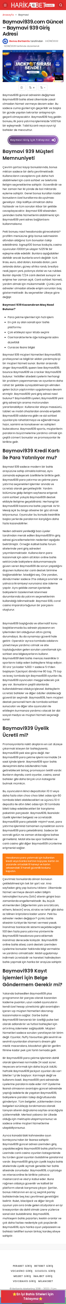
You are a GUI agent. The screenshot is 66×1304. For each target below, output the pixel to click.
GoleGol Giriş (45, 1271)
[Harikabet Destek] (33, 5)
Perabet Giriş (22, 1266)
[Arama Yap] (60, 5)
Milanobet (45, 1281)
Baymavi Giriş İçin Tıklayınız (30, 140)
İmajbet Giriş (42, 1276)
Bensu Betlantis (19, 41)
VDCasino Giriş (22, 1271)
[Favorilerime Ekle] (22, 87)
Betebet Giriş (43, 1266)
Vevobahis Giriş (24, 1281)
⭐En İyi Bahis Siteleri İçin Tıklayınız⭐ (33, 1296)
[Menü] (5, 5)
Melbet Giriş (22, 1276)
